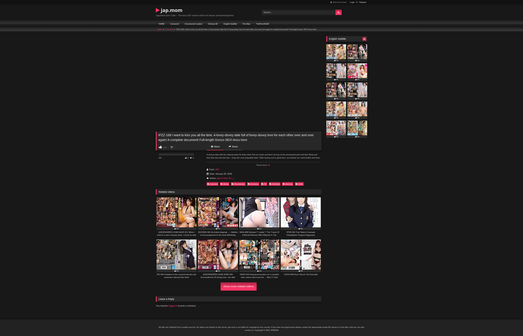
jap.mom (171, 10)
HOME (162, 24)
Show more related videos (238, 286)
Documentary (239, 184)
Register (363, 2)
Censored (174, 24)
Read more (262, 165)
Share (234, 146)
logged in (172, 306)
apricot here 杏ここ (226, 178)
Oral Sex (288, 184)
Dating (225, 184)
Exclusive (254, 184)
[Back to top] (515, 328)
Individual (276, 184)
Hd (265, 184)
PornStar (246, 24)
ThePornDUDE (262, 24)
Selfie (300, 184)
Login (352, 2)
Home (159, 29)
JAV (217, 169)
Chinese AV (213, 24)
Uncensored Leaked (193, 24)
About (216, 146)
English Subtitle (230, 24)
